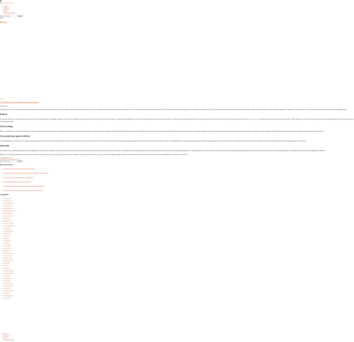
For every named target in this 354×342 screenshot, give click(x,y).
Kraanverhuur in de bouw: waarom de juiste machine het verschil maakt (26, 173)
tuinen (6, 268)
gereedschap (8, 230)
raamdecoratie (9, 253)
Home (6, 6)
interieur (7, 233)
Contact (6, 9)
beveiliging (8, 206)
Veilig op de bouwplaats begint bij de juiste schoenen (19, 168)
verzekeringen (9, 290)
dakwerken (8, 221)
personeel (7, 248)
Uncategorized (9, 273)
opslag (6, 243)
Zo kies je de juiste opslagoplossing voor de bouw (18, 177)
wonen (7, 298)
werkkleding (8, 295)
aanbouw (8, 198)
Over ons (6, 7)
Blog (5, 11)
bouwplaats (8, 213)
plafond (7, 250)
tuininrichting (8, 270)
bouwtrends (8, 216)
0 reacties (10, 158)
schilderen (8, 258)
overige (7, 245)
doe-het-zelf (8, 223)
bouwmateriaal (9, 211)
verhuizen (7, 288)
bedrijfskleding (9, 203)
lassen (6, 238)
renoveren (8, 255)
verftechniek (8, 285)
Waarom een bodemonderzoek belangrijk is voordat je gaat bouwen (24, 186)
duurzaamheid (9, 225)
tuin (6, 265)
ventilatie (7, 280)
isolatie (7, 235)
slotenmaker (8, 260)
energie (7, 228)
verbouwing (8, 283)
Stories (7, 263)
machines (7, 240)
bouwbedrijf (8, 208)
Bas (7, 106)
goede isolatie (254, 119)
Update (7, 275)
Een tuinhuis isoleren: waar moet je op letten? (17, 181)
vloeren (7, 293)
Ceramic (7, 218)
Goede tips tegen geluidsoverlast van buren (19, 102)
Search (20, 16)
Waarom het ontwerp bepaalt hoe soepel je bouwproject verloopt (23, 190)
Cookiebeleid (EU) (9, 13)
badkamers (8, 201)
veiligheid (7, 278)
